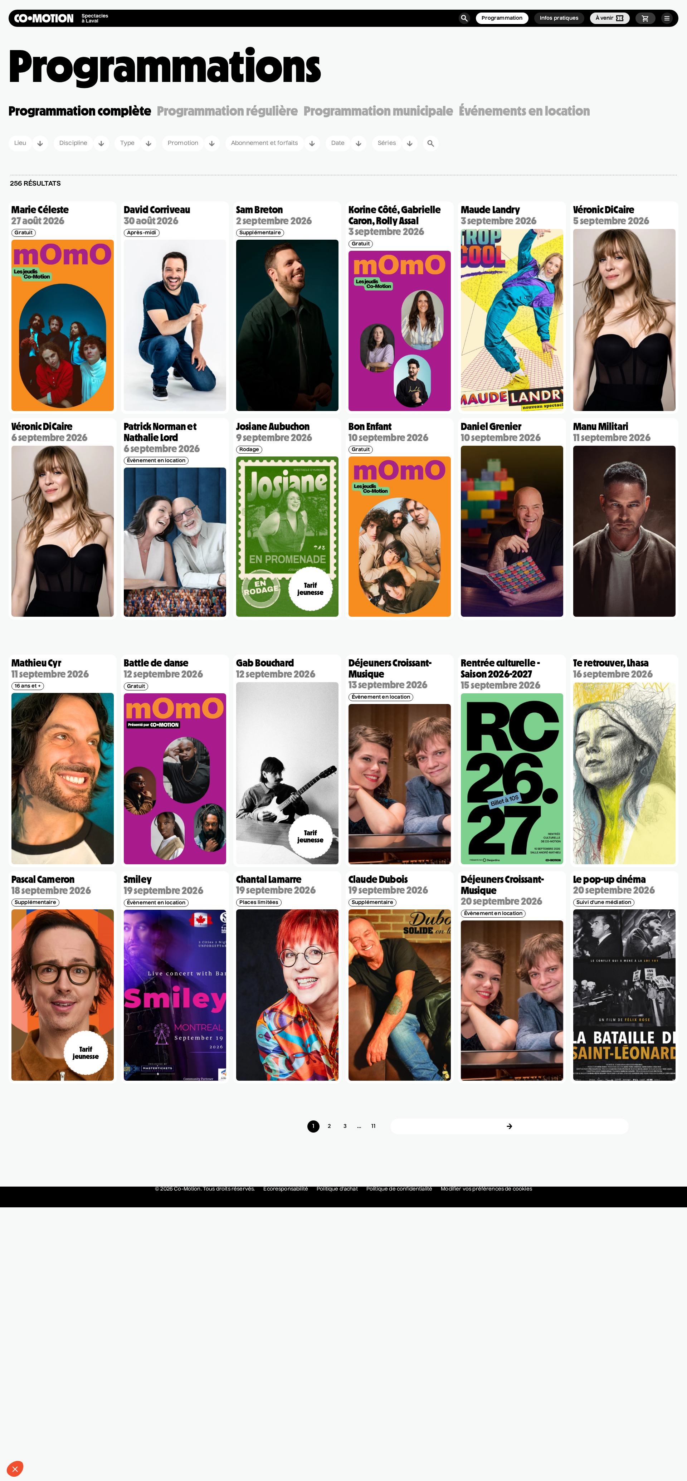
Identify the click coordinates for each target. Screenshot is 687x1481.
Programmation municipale (378, 111)
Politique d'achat (337, 1189)
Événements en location (524, 111)
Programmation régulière (227, 111)
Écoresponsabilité (285, 1189)
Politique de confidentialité (399, 1189)
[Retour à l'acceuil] (61, 18)
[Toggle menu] (667, 18)
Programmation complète (80, 111)
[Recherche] (464, 18)
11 (373, 1126)
